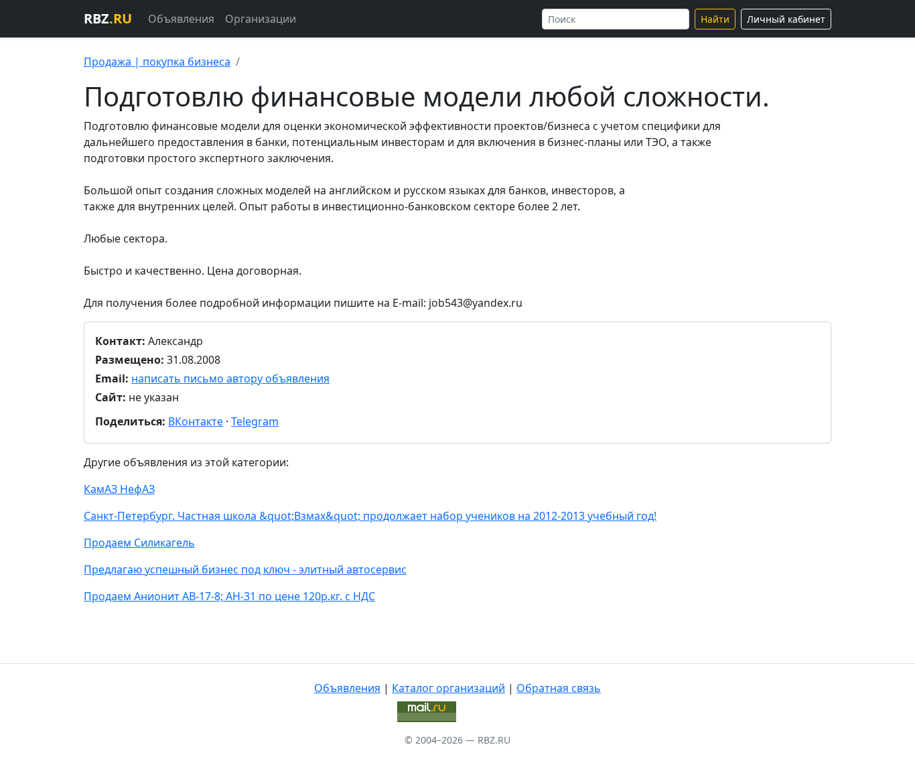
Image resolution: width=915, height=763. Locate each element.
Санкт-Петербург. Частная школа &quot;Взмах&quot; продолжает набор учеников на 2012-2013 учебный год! (370, 515)
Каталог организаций (448, 688)
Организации (260, 18)
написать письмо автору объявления (230, 378)
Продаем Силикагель (139, 542)
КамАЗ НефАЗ (119, 489)
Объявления (181, 18)
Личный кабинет (786, 19)
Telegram (255, 421)
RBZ (108, 18)
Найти (715, 19)
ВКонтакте (195, 421)
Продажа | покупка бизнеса (157, 61)
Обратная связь (558, 688)
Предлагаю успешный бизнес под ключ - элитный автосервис (245, 569)
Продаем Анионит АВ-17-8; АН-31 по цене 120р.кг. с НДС (229, 596)
